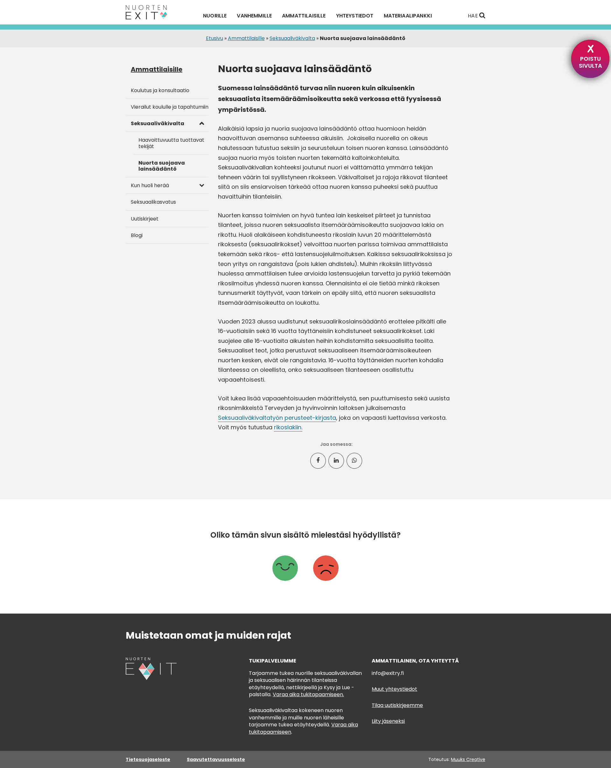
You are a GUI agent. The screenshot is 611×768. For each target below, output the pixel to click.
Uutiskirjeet (144, 218)
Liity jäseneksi (388, 721)
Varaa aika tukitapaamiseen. (308, 694)
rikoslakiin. (288, 427)
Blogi (137, 235)
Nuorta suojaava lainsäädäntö (161, 166)
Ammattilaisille (304, 16)
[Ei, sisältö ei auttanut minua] (326, 569)
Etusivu (214, 38)
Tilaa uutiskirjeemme (397, 705)
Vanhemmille (254, 16)
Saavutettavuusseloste (216, 759)
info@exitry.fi (388, 673)
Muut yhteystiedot (394, 689)
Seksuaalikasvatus (153, 202)
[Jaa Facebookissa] (318, 461)
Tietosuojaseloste (148, 759)
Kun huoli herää (150, 185)
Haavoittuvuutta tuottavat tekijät (171, 143)
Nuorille (215, 16)
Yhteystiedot (355, 16)
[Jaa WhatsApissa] (354, 461)
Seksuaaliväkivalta (292, 38)
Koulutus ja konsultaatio (160, 90)
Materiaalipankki (408, 16)
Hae (473, 15)
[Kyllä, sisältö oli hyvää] (285, 569)
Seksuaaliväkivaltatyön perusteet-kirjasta (277, 418)
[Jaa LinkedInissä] (336, 461)
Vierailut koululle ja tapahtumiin (169, 107)
